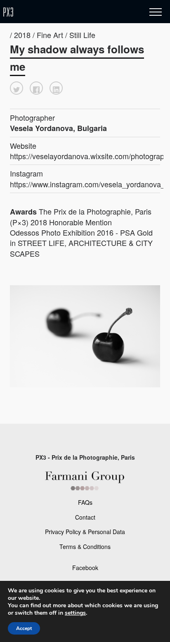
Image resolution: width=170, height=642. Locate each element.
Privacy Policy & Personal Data (85, 531)
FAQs (85, 502)
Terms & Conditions (85, 546)
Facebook (85, 567)
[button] (16, 88)
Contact (85, 517)
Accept (24, 628)
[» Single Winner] (57, 12)
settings (75, 613)
